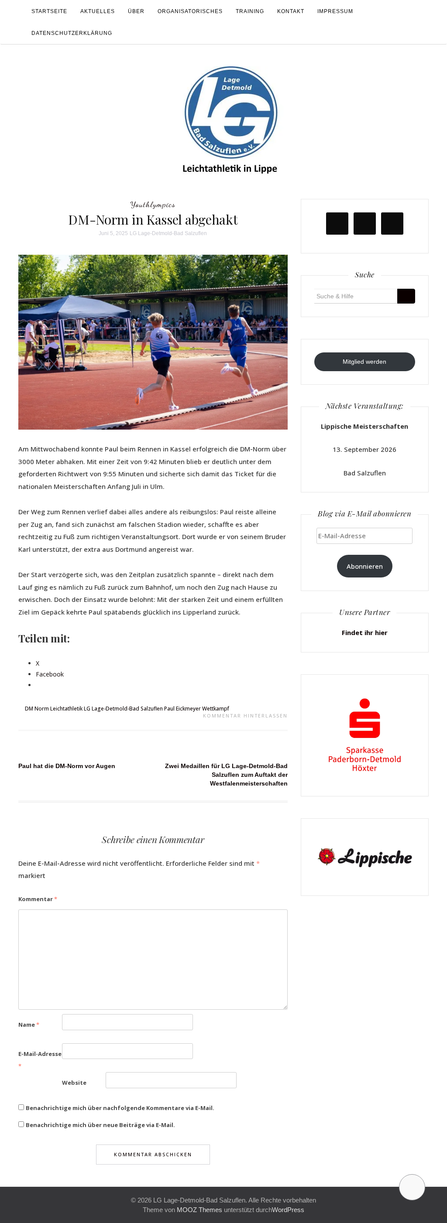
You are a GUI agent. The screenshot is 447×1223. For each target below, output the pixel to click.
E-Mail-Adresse (40, 1060)
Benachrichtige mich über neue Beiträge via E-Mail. (100, 1125)
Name (28, 1024)
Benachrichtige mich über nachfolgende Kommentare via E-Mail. (120, 1108)
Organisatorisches (190, 11)
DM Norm (37, 708)
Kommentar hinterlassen (245, 715)
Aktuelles (97, 11)
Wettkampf (215, 708)
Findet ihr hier (365, 632)
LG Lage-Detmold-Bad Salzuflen (168, 233)
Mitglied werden (364, 361)
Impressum (335, 11)
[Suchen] (406, 296)
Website (74, 1082)
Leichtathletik (66, 708)
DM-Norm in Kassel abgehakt (152, 219)
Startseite (49, 11)
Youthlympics (152, 204)
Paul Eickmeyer (182, 708)
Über (136, 11)
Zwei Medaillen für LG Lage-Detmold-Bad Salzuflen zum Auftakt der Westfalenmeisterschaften (226, 774)
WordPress (288, 1209)
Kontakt (290, 11)
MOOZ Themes (199, 1209)
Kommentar (37, 899)
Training (250, 11)
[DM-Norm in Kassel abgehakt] (153, 341)
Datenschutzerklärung (71, 33)
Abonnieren (365, 566)
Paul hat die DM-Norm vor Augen (66, 765)
